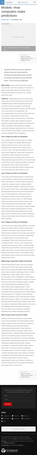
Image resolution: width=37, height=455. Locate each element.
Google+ (26, 416)
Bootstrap (3, 441)
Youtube (16, 418)
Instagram (27, 418)
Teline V (15, 438)
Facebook (6, 416)
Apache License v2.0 (9, 443)
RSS (4, 421)
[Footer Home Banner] (18, 429)
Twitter (16, 416)
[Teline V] (9, 2)
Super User (5, 19)
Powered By (9, 450)
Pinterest (6, 418)
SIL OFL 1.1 (21, 445)
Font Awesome (5, 445)
